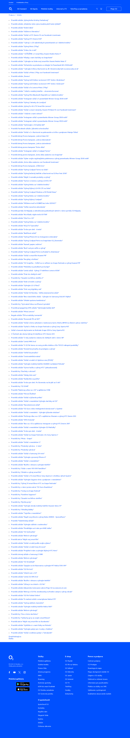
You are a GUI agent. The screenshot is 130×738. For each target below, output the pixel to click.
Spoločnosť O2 (43, 704)
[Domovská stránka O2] (11, 657)
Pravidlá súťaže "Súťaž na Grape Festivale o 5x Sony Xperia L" (34, 435)
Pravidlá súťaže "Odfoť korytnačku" (24, 352)
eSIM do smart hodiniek (46, 686)
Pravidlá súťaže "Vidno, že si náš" (23, 50)
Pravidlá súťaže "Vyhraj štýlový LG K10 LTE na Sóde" (31, 188)
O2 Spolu (33, 9)
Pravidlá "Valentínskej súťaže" (22, 521)
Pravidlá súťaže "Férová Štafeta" (23, 394)
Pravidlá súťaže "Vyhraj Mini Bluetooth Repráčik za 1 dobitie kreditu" (37, 95)
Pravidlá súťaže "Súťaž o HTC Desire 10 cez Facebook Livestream (36, 35)
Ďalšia (11, 638)
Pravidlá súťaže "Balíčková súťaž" (24, 233)
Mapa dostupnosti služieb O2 (98, 672)
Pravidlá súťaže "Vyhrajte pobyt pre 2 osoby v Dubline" (32, 629)
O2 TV (67, 683)
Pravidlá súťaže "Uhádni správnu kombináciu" (28, 300)
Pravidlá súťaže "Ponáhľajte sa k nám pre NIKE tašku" (31, 528)
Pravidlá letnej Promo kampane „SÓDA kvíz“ (28, 166)
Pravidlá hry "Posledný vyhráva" (23, 450)
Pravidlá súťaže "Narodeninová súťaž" (25, 405)
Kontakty (41, 708)
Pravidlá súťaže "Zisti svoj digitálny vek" (26, 289)
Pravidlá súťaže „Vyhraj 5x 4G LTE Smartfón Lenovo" (31, 106)
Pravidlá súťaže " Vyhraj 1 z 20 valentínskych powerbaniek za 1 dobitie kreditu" (41, 43)
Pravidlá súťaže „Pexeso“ (20, 76)
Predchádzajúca (15, 636)
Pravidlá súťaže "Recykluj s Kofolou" (24, 259)
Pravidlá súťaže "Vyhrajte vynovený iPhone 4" (28, 457)
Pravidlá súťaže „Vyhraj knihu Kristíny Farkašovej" (30, 20)
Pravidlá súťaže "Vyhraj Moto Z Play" (25, 46)
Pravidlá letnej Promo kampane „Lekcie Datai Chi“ (30, 136)
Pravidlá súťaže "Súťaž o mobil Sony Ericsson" (28, 547)
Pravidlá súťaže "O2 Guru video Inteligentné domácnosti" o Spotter (36, 409)
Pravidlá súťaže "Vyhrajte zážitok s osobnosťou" (29, 524)
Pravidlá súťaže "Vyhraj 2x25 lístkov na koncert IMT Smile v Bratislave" (38, 80)
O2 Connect (22, 9)
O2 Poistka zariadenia (46, 690)
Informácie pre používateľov (98, 683)
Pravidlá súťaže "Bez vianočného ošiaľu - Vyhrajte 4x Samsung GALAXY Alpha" (41, 296)
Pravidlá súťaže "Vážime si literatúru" (25, 31)
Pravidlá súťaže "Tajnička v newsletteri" (26, 513)
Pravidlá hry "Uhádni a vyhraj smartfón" (26, 472)
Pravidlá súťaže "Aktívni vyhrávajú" (24, 535)
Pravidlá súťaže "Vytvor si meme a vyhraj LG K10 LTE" (31, 181)
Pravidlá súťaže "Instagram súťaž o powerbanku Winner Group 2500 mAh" (39, 117)
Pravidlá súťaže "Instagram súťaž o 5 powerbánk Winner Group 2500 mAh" (39, 99)
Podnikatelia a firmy (22, 2)
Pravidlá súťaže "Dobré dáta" (22, 28)
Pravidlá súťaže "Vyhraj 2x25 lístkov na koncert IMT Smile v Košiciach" (37, 84)
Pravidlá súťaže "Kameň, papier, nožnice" (26, 244)
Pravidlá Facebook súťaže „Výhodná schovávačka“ (30, 128)
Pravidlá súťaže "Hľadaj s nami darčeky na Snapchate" (32, 57)
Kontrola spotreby (44, 683)
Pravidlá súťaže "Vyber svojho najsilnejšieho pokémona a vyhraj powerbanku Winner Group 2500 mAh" (50, 158)
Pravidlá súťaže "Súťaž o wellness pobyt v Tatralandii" (31, 633)
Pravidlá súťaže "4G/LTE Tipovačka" (25, 226)
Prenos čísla (42, 668)
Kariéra (40, 719)
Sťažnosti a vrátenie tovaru (97, 679)
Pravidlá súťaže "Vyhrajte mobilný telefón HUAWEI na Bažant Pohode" (38, 364)
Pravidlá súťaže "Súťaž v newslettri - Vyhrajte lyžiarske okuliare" (35, 412)
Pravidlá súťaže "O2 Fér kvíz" (22, 569)
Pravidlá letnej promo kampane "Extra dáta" (28, 147)
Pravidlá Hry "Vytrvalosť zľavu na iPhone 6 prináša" (30, 304)
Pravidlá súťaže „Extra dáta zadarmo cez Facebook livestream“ (35, 162)
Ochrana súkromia (44, 726)
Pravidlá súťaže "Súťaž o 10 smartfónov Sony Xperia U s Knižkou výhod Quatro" (41, 476)
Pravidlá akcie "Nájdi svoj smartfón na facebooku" (30, 621)
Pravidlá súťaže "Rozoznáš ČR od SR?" (25, 319)
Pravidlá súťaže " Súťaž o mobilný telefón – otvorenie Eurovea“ (35, 91)
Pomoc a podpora (95, 656)
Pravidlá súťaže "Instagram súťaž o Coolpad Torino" (30, 151)
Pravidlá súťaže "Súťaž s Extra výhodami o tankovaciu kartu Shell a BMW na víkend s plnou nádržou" (49, 323)
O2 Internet (69, 679)
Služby (40, 656)
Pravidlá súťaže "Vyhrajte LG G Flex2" (25, 285)
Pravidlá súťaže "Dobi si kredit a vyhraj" (26, 282)
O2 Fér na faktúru (71, 664)
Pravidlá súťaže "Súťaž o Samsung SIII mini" (28, 453)
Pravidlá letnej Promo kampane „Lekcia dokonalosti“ (31, 140)
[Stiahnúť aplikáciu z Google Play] (23, 684)
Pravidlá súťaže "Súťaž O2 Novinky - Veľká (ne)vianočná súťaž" (35, 293)
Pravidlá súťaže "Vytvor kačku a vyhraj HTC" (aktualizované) (34, 367)
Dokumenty (69, 694)
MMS (40, 675)
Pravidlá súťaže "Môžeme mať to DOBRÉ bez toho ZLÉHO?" (33, 203)
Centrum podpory (94, 661)
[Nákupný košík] (101, 9)
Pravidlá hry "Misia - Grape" (21, 438)
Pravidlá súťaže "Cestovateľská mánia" (26, 356)
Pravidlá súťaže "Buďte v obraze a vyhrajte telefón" (30, 465)
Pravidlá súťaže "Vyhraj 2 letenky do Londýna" (28, 102)
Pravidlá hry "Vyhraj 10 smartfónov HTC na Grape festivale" (33, 483)
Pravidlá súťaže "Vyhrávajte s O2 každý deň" (28, 125)
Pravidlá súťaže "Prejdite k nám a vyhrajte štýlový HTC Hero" (34, 550)
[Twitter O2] (19, 672)
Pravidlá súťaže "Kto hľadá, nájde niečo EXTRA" (29, 214)
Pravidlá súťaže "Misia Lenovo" (23, 311)
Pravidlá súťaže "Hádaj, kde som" (23, 375)
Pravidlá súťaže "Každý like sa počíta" (25, 379)
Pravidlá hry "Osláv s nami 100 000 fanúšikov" (28, 468)
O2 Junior (68, 675)
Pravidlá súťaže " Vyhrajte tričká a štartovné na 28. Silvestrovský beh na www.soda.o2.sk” (45, 69)
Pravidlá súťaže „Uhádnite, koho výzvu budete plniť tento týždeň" (36, 24)
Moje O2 (114, 9)
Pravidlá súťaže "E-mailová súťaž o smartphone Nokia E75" (33, 599)
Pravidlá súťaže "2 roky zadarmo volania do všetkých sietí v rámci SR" (37, 338)
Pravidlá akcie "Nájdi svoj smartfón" (25, 539)
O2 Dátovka (69, 672)
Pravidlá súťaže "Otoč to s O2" (22, 218)
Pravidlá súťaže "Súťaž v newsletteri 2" (26, 442)
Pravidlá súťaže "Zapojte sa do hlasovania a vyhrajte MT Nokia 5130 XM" (39, 565)
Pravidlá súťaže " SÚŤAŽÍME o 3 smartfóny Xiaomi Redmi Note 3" (36, 54)
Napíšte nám (42, 712)
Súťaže (40, 723)
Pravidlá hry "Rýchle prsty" (21, 502)
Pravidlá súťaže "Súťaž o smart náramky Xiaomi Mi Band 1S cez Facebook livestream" (43, 110)
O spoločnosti (44, 700)
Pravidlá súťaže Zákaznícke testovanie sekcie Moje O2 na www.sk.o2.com (39, 588)
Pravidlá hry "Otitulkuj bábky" (22, 509)
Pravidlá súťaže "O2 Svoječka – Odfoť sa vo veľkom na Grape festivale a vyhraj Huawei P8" (45, 263)
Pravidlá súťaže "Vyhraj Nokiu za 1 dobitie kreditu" (30, 184)
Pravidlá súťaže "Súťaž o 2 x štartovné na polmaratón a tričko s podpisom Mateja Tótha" (44, 132)
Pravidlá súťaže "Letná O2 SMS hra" (24, 577)
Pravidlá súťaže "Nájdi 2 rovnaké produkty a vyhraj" (30, 177)
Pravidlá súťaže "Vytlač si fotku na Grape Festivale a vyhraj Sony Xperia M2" (40, 326)
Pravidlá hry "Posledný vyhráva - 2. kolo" (26, 446)
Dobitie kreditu (43, 664)
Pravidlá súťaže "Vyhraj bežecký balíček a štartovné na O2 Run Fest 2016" (39, 173)
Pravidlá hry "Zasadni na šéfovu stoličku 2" (27, 278)
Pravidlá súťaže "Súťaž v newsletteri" (25, 461)
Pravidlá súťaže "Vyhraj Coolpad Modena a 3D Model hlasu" (34, 192)
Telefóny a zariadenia (78, 9)
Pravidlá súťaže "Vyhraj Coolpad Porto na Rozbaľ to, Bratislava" (35, 252)
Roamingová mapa (95, 668)
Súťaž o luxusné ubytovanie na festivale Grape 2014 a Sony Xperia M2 (37, 330)
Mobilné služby (47, 9)
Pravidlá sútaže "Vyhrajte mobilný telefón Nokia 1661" (31, 606)
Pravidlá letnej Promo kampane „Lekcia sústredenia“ (31, 143)
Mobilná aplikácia (44, 661)
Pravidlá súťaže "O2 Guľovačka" (23, 532)
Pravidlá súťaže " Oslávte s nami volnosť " (27, 113)
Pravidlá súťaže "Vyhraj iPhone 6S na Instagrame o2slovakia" (34, 237)
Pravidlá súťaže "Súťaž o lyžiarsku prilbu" (26, 397)
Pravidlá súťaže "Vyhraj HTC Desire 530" (26, 39)
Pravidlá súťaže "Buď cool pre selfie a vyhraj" (28, 248)
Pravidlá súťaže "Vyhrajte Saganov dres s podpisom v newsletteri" (36, 479)
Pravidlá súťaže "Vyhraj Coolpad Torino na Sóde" (29, 169)
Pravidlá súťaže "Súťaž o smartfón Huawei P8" (28, 255)
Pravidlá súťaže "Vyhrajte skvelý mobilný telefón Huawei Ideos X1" (36, 506)
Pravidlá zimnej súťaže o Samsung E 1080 (27, 554)
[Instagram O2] (24, 672)
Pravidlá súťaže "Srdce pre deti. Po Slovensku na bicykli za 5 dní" (35, 382)
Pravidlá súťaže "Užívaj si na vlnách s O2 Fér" (28, 584)
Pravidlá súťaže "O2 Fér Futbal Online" (25, 595)
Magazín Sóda (43, 715)
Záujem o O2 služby (95, 675)
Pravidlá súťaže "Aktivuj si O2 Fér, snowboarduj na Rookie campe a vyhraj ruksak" (41, 592)
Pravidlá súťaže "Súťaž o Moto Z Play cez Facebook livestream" (35, 72)
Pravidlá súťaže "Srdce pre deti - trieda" (26, 229)
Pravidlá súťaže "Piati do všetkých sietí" (26, 274)
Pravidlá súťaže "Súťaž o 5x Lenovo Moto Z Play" (29, 87)
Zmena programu (44, 672)
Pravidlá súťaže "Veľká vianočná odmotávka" (28, 207)
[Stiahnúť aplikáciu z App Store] (23, 689)
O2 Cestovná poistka (45, 694)
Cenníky (67, 690)
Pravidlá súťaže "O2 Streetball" (23, 562)
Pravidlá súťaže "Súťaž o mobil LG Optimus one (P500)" (32, 360)
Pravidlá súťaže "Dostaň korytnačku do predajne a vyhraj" (33, 349)
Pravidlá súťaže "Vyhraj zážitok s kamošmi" (27, 603)
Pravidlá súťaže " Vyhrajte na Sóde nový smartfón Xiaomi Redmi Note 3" (38, 61)
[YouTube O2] (14, 672)
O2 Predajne (92, 664)
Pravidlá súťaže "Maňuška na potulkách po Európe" (30, 267)
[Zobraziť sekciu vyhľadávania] (97, 9)
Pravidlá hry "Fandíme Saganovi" (23, 494)
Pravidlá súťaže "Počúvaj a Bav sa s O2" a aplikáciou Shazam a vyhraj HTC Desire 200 (43, 416)
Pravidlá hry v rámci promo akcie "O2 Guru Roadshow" (32, 487)
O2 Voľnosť (69, 668)
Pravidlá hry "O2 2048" (20, 386)
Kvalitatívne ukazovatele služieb (99, 694)
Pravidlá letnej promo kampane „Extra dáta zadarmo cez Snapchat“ (37, 155)
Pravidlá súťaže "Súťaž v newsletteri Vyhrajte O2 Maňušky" (33, 427)
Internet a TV (61, 9)
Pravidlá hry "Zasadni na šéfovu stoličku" (26, 498)
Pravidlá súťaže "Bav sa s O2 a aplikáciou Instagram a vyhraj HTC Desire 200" (40, 423)
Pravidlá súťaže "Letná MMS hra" (23, 341)
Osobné (11, 2)
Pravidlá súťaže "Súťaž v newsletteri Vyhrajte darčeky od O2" (34, 401)
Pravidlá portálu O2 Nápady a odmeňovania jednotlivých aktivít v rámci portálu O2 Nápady (46, 211)
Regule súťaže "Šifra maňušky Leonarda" (26, 315)
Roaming (41, 679)
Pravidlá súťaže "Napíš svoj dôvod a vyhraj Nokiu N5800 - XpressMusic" (38, 517)
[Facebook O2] (9, 672)
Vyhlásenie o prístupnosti (97, 690)
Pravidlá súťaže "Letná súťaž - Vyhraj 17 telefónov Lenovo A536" (35, 270)
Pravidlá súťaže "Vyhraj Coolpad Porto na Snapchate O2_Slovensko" (37, 240)
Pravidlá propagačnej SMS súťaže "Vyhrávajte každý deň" (33, 308)
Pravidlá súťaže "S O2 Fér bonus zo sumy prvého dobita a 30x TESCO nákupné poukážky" (45, 345)
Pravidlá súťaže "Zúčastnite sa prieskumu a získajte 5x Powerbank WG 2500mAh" (42, 65)
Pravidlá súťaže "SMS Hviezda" (23, 420)
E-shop (68, 656)
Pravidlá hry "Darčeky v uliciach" (23, 371)
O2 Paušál (69, 661)
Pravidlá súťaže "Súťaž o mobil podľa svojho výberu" (31, 543)
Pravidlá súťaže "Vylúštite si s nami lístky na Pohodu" (31, 625)
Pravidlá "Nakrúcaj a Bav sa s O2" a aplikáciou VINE (30, 390)
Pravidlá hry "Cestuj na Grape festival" (25, 491)
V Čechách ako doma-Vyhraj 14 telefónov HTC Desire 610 (33, 334)
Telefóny (68, 686)
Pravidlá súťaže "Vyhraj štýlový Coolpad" (26, 199)
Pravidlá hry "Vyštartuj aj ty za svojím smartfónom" (30, 618)
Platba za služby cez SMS (97, 686)
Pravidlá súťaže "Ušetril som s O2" (24, 573)
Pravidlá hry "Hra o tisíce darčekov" (24, 614)
